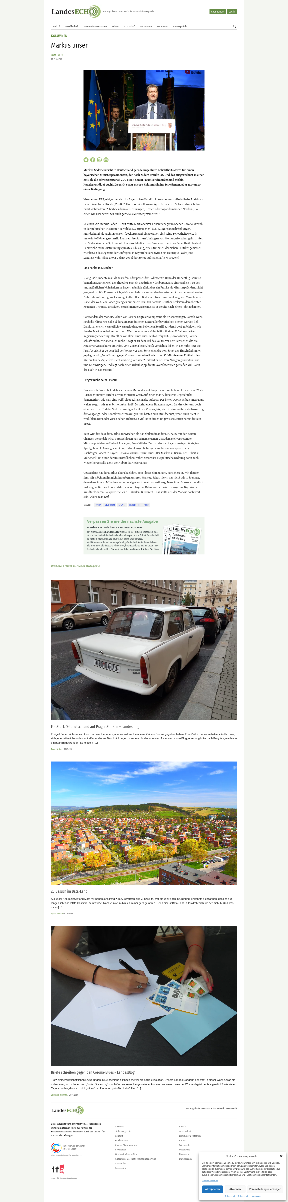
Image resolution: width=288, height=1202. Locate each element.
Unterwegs (146, 26)
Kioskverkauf (121, 1140)
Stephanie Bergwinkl (59, 1095)
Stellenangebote (123, 1131)
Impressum (255, 1196)
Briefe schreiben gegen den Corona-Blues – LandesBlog (92, 1072)
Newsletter (120, 1149)
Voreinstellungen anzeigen (265, 1189)
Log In (232, 11)
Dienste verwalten (210, 1180)
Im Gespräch (180, 26)
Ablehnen (235, 1189)
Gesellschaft (72, 26)
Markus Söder (134, 505)
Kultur (115, 26)
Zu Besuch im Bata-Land (69, 891)
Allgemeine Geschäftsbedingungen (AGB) (135, 1158)
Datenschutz (230, 1196)
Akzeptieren (212, 1189)
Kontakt (119, 1135)
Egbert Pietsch (57, 913)
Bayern (98, 505)
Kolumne (122, 505)
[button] (281, 1156)
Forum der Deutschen (95, 26)
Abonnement (217, 11)
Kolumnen (162, 26)
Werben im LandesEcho (126, 1154)
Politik (57, 26)
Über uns (119, 1126)
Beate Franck (56, 55)
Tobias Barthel (56, 749)
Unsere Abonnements (126, 1145)
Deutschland (110, 505)
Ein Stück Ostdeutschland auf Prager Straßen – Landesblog (95, 726)
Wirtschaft (130, 26)
